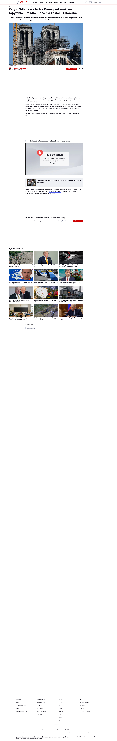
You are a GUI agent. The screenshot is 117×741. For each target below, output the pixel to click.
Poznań (60, 708)
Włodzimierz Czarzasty (41, 711)
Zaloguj (95, 2)
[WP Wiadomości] (26, 2)
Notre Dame (37, 98)
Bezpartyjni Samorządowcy (85, 711)
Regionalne (63, 2)
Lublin (60, 720)
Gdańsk (60, 709)
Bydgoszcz (61, 711)
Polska (35, 2)
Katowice (60, 717)
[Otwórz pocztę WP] (86, 2)
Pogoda (56, 2)
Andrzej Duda (39, 705)
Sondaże (17, 708)
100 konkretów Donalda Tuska (21, 711)
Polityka (71, 2)
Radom (60, 715)
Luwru (53, 193)
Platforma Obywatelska (84, 702)
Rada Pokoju (18, 702)
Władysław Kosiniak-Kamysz (42, 712)
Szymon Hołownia (40, 708)
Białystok (60, 712)
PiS (81, 699)
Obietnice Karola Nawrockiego (21, 709)
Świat (41, 2)
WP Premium (49, 2)
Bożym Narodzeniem (55, 191)
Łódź (60, 705)
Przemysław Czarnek (41, 702)
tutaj (41, 738)
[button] (90, 2)
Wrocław (60, 702)
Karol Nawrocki (40, 715)
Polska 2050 (82, 709)
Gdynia (60, 714)
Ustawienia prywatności (80, 729)
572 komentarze (72, 68)
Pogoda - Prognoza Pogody (21, 705)
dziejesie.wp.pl (60, 218)
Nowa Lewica (82, 708)
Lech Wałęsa (39, 714)
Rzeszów (60, 718)
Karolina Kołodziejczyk (20, 68)
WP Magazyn (18, 699)
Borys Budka (39, 709)
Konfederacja (82, 705)
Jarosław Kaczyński (41, 699)
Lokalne (60, 699)
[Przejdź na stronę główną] (17, 3)
